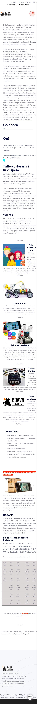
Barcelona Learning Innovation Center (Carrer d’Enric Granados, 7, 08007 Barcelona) (19, 157)
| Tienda (20, 2)
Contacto (11, 697)
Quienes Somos (4, 697)
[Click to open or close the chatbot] (30, 697)
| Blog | (28, 2)
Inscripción (20, 625)
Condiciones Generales (20, 697)
